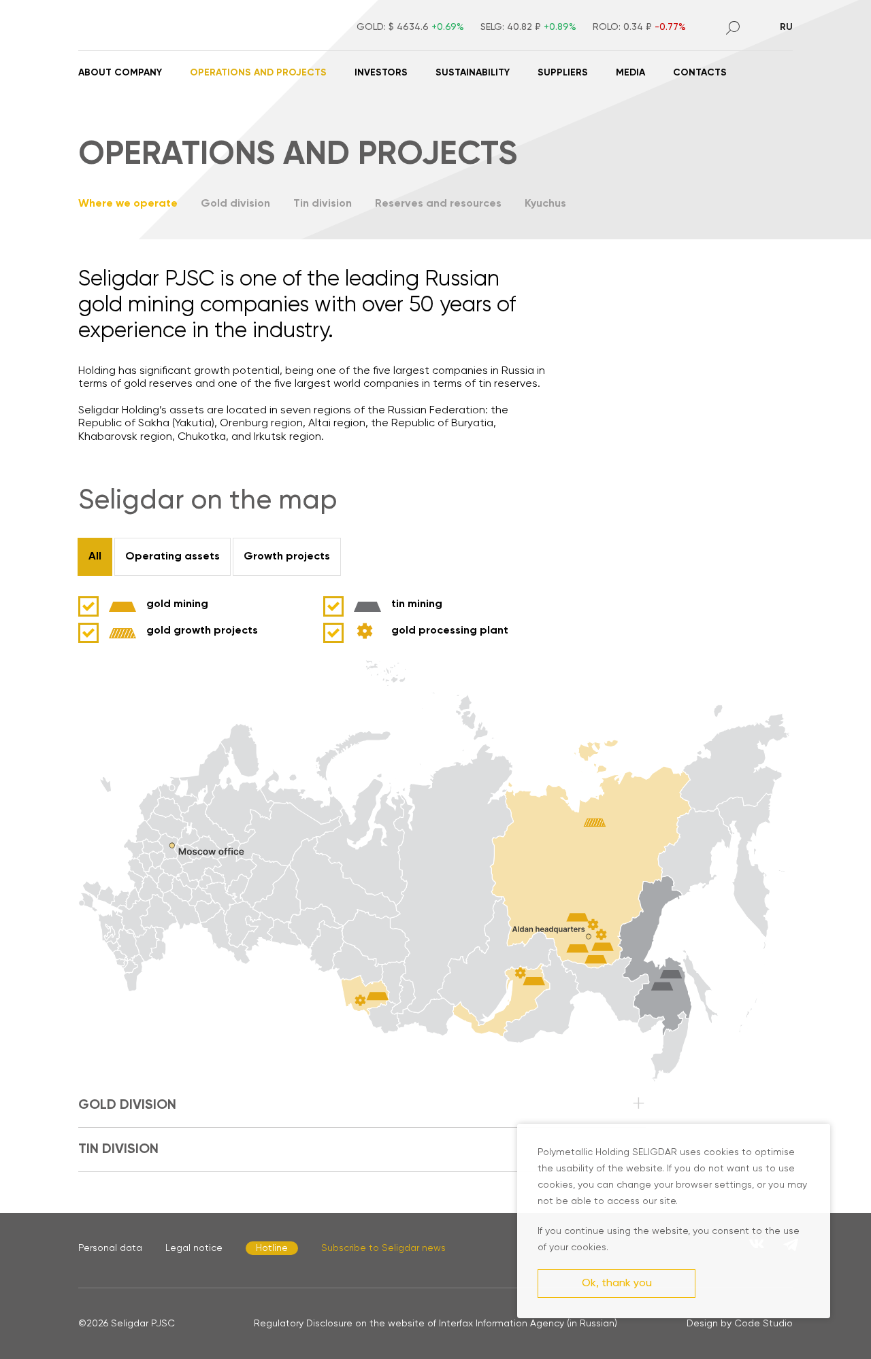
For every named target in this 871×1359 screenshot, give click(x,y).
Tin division (322, 204)
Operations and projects (258, 73)
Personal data (110, 1248)
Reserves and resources (438, 204)
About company (120, 73)
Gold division (235, 204)
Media (630, 73)
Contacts (700, 73)
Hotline (272, 1248)
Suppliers (563, 73)
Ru (786, 27)
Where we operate (128, 204)
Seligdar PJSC (143, 1323)
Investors (381, 73)
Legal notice (194, 1248)
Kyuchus (545, 204)
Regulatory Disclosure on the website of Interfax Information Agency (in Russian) (435, 1323)
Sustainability (473, 73)
